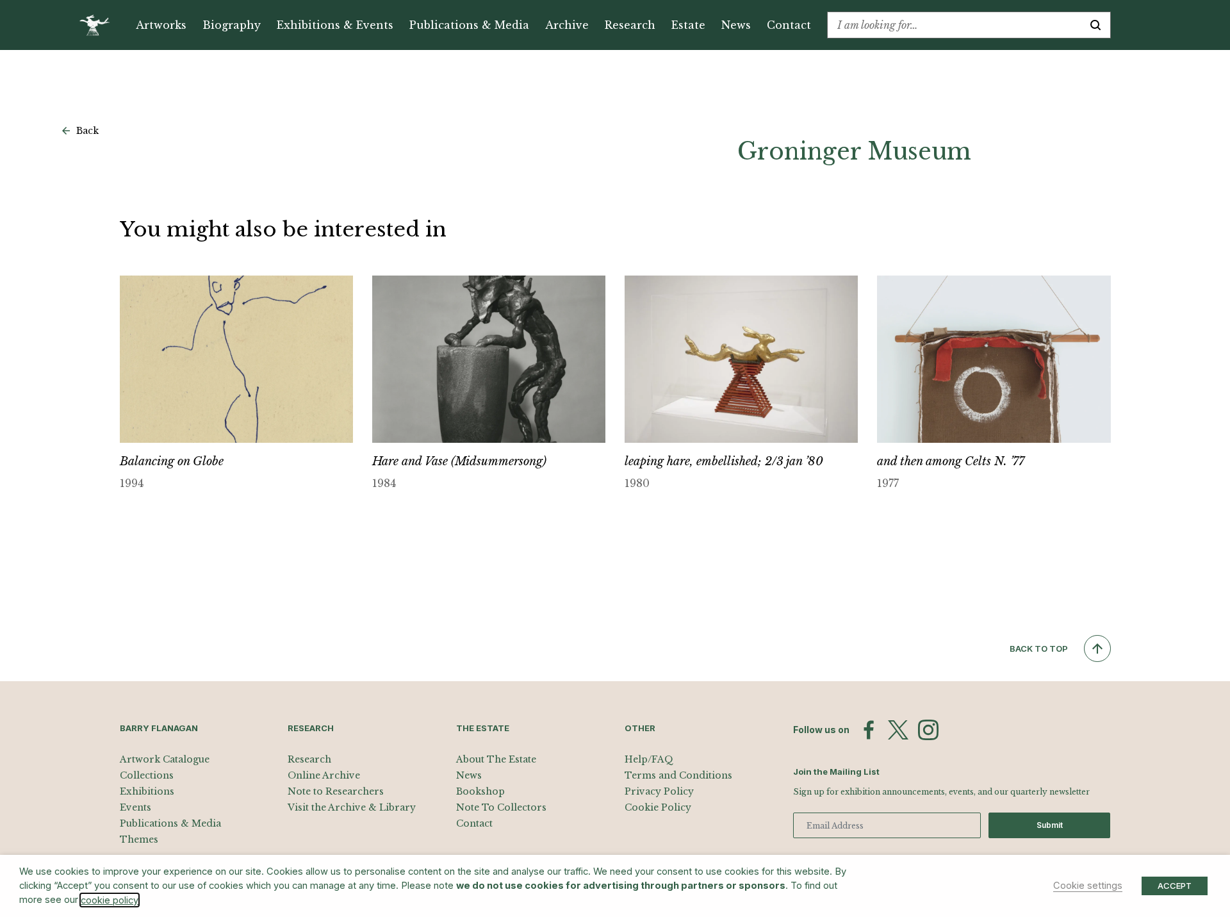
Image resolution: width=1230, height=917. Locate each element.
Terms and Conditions (678, 775)
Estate (688, 25)
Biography (231, 25)
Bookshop (480, 791)
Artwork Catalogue (164, 759)
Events (135, 807)
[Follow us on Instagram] (928, 730)
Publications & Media (469, 25)
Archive (567, 25)
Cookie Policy (658, 807)
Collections (147, 775)
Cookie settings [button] (1087, 885)
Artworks (161, 25)
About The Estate (496, 759)
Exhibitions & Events (335, 25)
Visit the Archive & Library (352, 807)
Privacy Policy (659, 791)
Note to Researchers (336, 791)
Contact (789, 25)
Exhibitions (147, 791)
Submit (1050, 825)
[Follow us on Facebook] (868, 729)
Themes (139, 839)
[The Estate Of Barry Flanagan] (99, 25)
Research (630, 25)
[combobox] (954, 25)
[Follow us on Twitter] (898, 729)
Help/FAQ (649, 759)
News (736, 25)
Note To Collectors (501, 807)
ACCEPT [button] (1175, 885)
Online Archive (324, 775)
